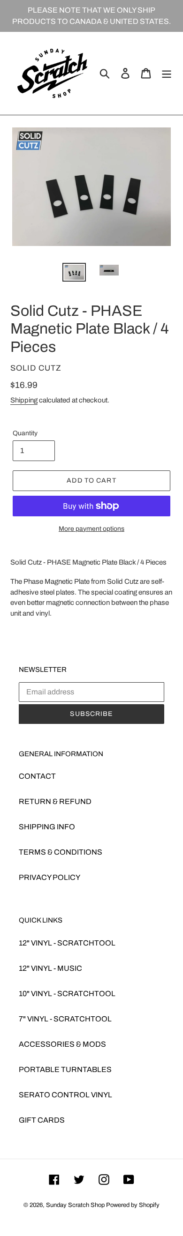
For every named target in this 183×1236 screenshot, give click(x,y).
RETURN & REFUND (55, 801)
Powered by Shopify (133, 1205)
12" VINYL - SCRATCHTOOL (67, 943)
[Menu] (166, 73)
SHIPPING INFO (47, 827)
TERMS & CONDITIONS (60, 852)
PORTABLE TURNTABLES (65, 1069)
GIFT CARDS (42, 1120)
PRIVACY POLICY (49, 877)
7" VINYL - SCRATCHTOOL (65, 1019)
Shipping (24, 400)
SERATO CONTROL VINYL (65, 1095)
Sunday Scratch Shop (75, 1205)
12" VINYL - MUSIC (50, 968)
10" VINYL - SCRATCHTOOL (67, 994)
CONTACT (37, 776)
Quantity (25, 433)
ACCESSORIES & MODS (62, 1044)
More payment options (91, 528)
